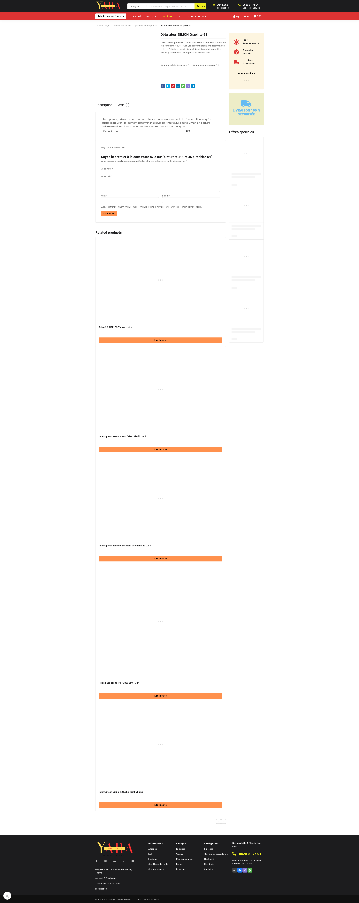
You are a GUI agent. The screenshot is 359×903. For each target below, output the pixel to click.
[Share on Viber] (188, 86)
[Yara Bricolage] (108, 6)
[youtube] (132, 861)
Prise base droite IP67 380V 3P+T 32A (119, 683)
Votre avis (106, 176)
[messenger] (239, 870)
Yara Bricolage (102, 25)
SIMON (173, 89)
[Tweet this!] (168, 86)
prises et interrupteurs (146, 25)
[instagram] (105, 861)
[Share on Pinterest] (173, 86)
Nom (104, 195)
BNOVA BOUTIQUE (122, 25)
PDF (188, 131)
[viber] (244, 870)
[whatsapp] (250, 870)
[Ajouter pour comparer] (217, 65)
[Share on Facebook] (163, 86)
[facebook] (96, 861)
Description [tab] (104, 105)
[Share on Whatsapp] (183, 86)
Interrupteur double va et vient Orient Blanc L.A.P (125, 545)
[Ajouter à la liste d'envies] (187, 65)
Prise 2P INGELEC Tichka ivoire (115, 327)
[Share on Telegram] (193, 86)
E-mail (166, 195)
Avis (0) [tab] (124, 105)
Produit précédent (218, 821)
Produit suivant (223, 821)
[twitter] (123, 861)
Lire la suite (160, 340)
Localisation (101, 888)
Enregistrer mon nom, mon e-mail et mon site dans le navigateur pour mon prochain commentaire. (152, 206)
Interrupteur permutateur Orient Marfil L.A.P (122, 436)
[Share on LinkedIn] (178, 86)
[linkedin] (114, 861)
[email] (234, 870)
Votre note (107, 168)
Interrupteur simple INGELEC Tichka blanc (121, 792)
